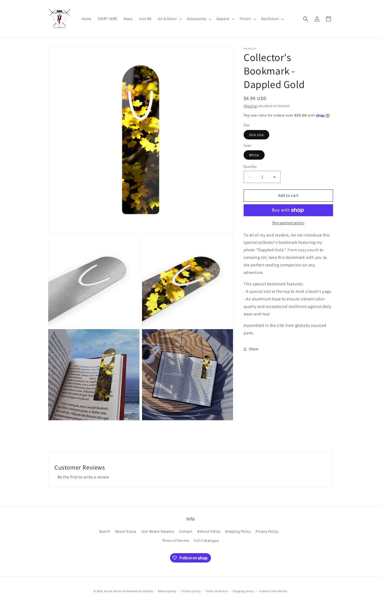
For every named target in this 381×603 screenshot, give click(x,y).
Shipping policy (243, 591)
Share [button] (253, 349)
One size (256, 134)
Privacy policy (191, 591)
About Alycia (125, 531)
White (254, 155)
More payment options (288, 223)
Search (104, 531)
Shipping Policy (238, 531)
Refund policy (167, 591)
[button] (169, 18)
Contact (185, 531)
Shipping (250, 106)
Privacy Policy (267, 531)
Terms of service (217, 591)
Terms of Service (175, 540)
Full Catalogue (206, 540)
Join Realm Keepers (157, 531)
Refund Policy (208, 531)
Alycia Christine (115, 591)
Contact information (273, 591)
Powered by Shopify (139, 591)
